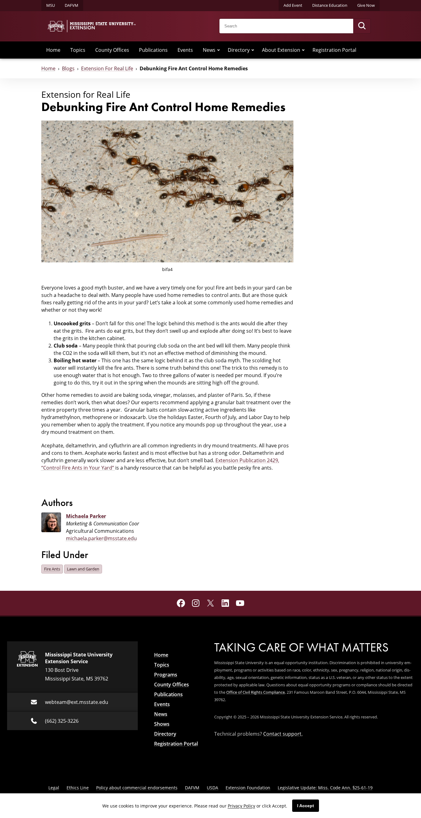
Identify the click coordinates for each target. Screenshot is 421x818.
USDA (212, 788)
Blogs (68, 68)
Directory (239, 50)
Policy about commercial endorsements (137, 788)
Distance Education (329, 5)
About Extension (281, 50)
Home (53, 50)
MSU (50, 5)
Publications (153, 50)
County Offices (112, 50)
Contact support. (283, 733)
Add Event (293, 5)
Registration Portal (334, 50)
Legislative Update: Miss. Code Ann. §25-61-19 (325, 788)
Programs (165, 674)
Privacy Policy (241, 806)
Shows (162, 724)
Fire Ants (52, 569)
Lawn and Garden (83, 569)
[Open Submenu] (218, 50)
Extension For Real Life (107, 68)
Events (185, 50)
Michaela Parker (86, 516)
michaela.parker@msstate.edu (101, 538)
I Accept (305, 805)
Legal (53, 788)
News (209, 50)
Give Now (366, 5)
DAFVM (71, 5)
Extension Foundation (248, 788)
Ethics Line (78, 788)
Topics (77, 50)
